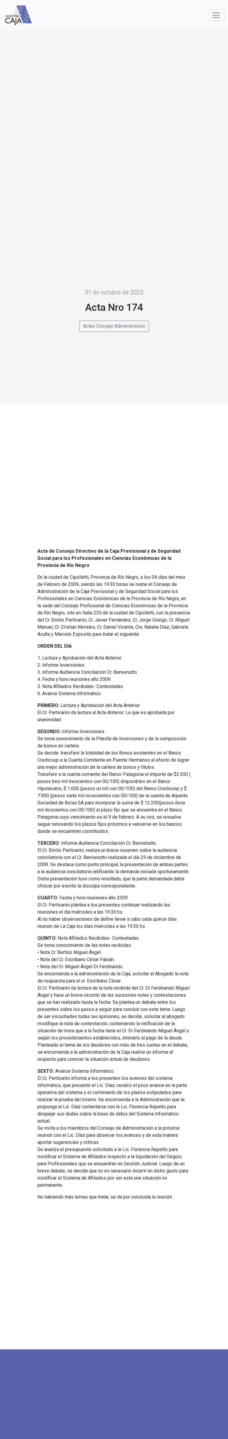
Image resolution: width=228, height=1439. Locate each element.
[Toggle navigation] (216, 15)
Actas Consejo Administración (114, 326)
